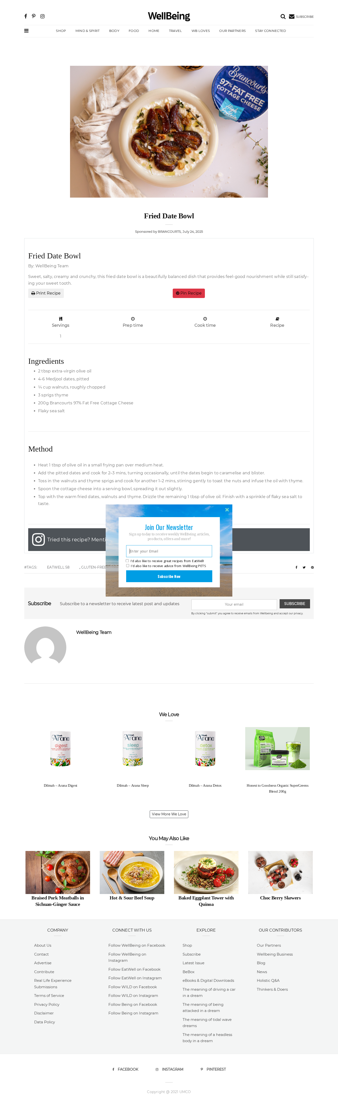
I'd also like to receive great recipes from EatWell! (167, 561)
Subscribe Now (169, 576)
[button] (169, 527)
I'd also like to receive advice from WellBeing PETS (168, 566)
